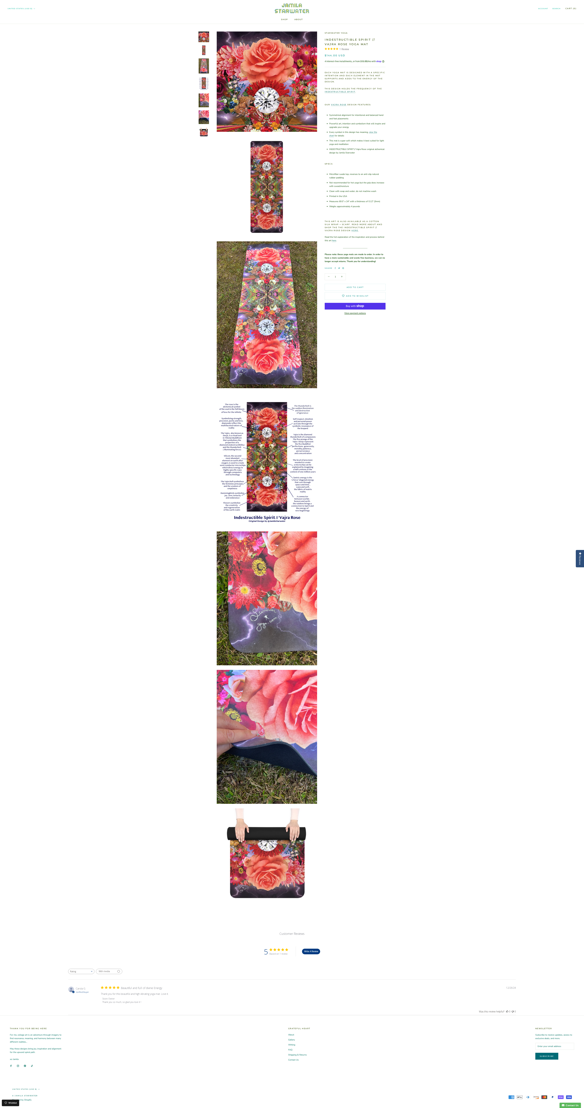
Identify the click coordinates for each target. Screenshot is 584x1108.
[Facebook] (335, 268)
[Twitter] (339, 268)
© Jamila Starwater (25, 1096)
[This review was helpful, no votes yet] (507, 1011)
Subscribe (547, 1056)
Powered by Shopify (21, 1099)
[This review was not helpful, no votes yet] (513, 1011)
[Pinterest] (343, 268)
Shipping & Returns (297, 1054)
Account (543, 9)
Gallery (291, 1039)
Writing (291, 1044)
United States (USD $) (20, 9)
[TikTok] (32, 1066)
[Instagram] (18, 1066)
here (354, 230)
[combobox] (81, 971)
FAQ (290, 1049)
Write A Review (311, 951)
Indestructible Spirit (340, 91)
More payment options (355, 313)
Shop (284, 19)
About (298, 19)
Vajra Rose (339, 104)
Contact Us (293, 1059)
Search (556, 9)
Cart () (570, 8)
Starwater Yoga (336, 33)
